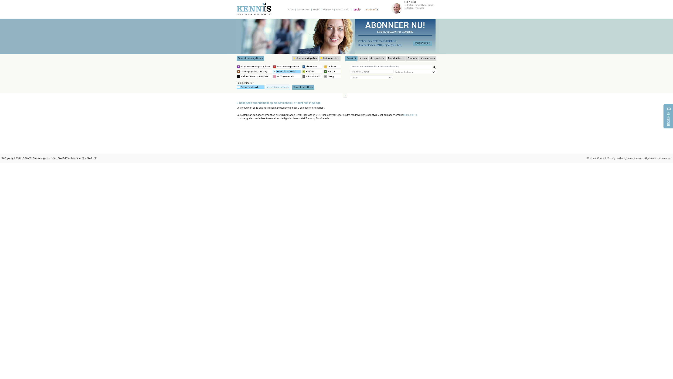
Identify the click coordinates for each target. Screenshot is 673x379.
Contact (601, 158)
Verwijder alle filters (303, 87)
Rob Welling (410, 2)
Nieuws (363, 58)
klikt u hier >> (410, 115)
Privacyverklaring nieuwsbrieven (625, 158)
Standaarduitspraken (306, 58)
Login (316, 9)
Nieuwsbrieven (428, 58)
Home (291, 9)
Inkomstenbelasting (278, 87)
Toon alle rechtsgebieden (250, 58)
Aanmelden (303, 9)
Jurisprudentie (378, 58)
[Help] (434, 67)
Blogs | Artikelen (396, 58)
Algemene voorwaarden (657, 158)
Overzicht (351, 58)
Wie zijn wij (342, 9)
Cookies (591, 158)
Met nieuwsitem (331, 58)
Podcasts (412, 58)
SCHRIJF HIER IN (422, 43)
